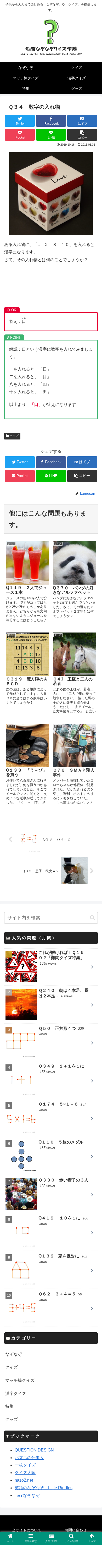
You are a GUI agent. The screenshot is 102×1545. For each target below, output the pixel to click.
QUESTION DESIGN (34, 1450)
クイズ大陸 (25, 1472)
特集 (9, 1406)
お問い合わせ (76, 1530)
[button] (92, 918)
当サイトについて (26, 1530)
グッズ (11, 1419)
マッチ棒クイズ (20, 1380)
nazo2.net (24, 1480)
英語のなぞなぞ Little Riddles (43, 1488)
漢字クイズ (15, 1393)
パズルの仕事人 (29, 1457)
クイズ (14, 436)
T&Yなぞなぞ (27, 1495)
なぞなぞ (13, 1354)
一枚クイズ (25, 1465)
